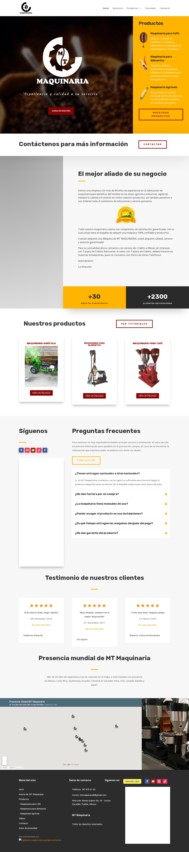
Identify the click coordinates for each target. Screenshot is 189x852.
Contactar (153, 144)
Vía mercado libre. (41, 624)
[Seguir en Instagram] (27, 450)
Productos (132, 8)
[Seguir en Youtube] (33, 450)
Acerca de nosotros (61, 111)
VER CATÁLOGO (41, 392)
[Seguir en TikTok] (39, 450)
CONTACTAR (86, 460)
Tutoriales (150, 8)
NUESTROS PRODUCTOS (161, 115)
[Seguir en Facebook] (21, 450)
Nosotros (118, 8)
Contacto (165, 8)
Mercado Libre (132, 781)
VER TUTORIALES (134, 324)
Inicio (106, 8)
